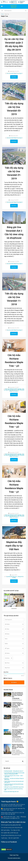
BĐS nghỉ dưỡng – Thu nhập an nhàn (10, 830)
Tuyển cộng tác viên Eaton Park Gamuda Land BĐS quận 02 (13, 782)
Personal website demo (14, 858)
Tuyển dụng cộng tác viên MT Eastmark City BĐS (13, 789)
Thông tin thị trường (17, 577)
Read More (14, 77)
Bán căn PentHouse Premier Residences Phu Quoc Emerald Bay (17, 694)
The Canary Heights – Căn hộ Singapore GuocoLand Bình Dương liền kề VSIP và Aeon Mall (18, 732)
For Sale (21, 594)
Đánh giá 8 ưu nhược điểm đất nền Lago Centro (14, 787)
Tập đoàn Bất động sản (11, 576)
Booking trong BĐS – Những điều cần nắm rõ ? (13, 771)
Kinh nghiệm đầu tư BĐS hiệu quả (9, 832)
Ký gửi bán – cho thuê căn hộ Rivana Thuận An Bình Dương (14, 779)
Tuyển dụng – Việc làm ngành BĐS (10, 838)
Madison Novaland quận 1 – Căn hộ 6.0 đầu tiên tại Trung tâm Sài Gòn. (18, 746)
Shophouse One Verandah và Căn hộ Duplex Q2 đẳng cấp (17, 717)
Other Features (8, 678)
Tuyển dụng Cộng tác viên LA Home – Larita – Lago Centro (13, 776)
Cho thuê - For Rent (14, 594)
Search (15, 682)
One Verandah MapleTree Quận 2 (14, 73)
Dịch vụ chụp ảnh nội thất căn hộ (14, 389)
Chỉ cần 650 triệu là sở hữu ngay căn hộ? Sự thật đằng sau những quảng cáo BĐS (14, 773)
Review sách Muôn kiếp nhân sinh (11, 791)
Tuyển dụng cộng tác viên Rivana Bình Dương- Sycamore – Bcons (13, 785)
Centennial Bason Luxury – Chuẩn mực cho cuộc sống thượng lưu (17, 704)
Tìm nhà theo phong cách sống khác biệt (11, 827)
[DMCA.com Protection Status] (6, 849)
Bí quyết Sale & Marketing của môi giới (11, 835)
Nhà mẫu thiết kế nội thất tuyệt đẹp (13, 389)
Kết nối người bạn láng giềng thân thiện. (11, 825)
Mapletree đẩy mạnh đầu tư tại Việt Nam (14, 546)
